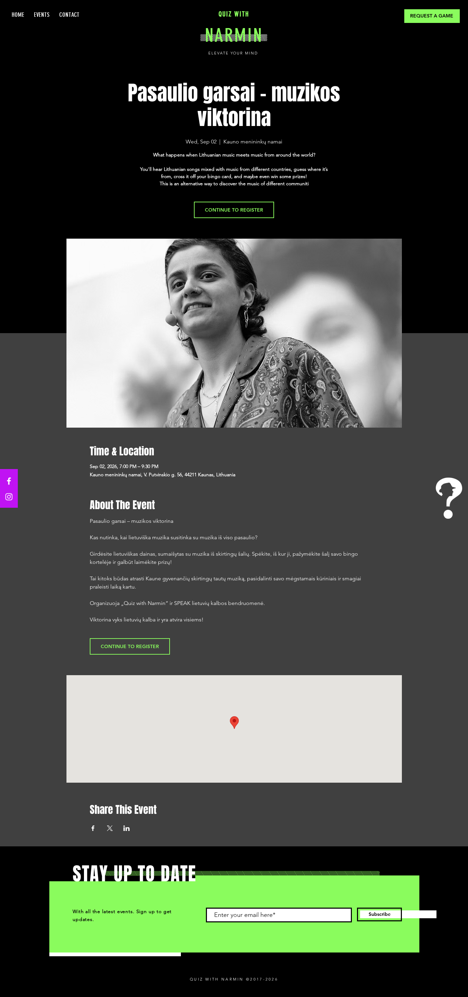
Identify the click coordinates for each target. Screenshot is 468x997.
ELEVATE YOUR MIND (234, 53)
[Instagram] (9, 497)
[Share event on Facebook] (93, 828)
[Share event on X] (110, 828)
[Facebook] (9, 481)
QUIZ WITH (234, 14)
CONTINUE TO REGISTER (234, 210)
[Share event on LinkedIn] (126, 828)
